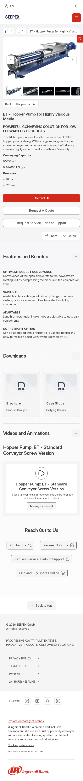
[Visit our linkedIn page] (26, 701)
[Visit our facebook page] (47, 701)
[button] (41, 256)
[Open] (76, 17)
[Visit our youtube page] (37, 701)
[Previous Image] (10, 60)
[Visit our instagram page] (58, 701)
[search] (76, 6)
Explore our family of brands (26, 721)
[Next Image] (73, 60)
